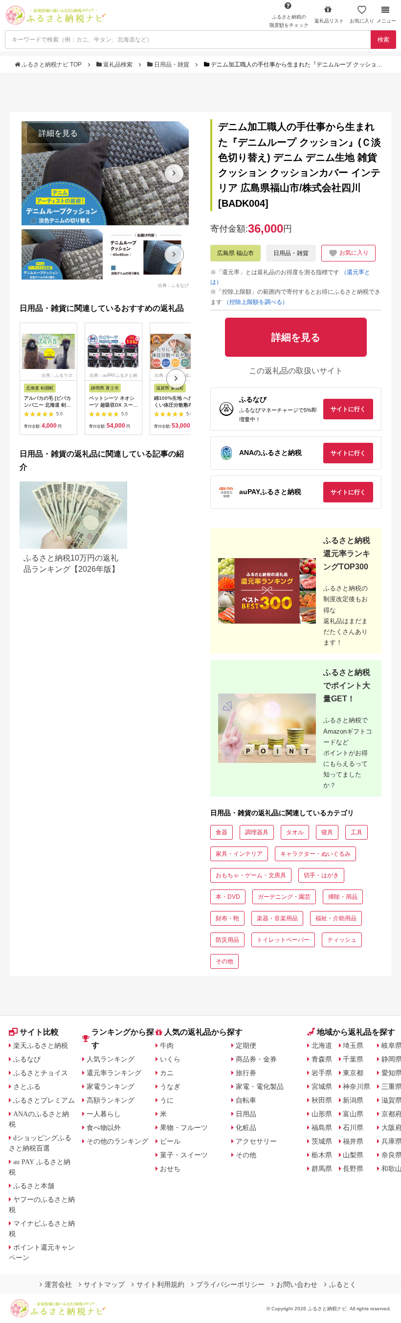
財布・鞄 (227, 918)
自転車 (246, 1100)
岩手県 (322, 1072)
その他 (224, 961)
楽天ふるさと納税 (40, 1045)
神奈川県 (356, 1086)
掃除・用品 (342, 896)
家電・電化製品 (260, 1086)
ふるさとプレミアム (44, 1100)
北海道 (322, 1045)
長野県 (353, 1168)
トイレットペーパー (283, 939)
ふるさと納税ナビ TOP (51, 64)
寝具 (327, 832)
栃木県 (322, 1154)
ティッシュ (341, 939)
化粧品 (246, 1127)
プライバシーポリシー (230, 1284)
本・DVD (228, 896)
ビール (170, 1141)
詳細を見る (58, 133)
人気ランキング (110, 1059)
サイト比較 (39, 1032)
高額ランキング (110, 1100)
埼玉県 (353, 1045)
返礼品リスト (329, 20)
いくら (170, 1059)
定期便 (246, 1045)
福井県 (353, 1141)
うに (167, 1100)
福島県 (322, 1127)
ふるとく (342, 1284)
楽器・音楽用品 (277, 918)
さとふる (27, 1086)
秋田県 (322, 1100)
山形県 (322, 1113)
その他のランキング (117, 1141)
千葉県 (353, 1059)
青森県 (322, 1059)
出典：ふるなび (173, 284)
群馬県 (322, 1168)
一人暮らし (104, 1113)
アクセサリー (256, 1141)
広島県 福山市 (235, 253)
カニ (167, 1072)
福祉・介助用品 (335, 918)
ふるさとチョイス (40, 1072)
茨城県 (322, 1141)
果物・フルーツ (184, 1127)
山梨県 (353, 1154)
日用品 (246, 1113)
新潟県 (353, 1100)
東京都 (353, 1072)
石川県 (353, 1127)
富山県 (353, 1113)
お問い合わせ (296, 1284)
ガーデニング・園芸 (284, 896)
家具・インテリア (239, 853)
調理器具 (256, 832)
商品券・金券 (256, 1059)
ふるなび (27, 1059)
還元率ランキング (114, 1072)
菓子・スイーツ (184, 1154)
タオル (295, 832)
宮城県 (322, 1086)
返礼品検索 (118, 64)
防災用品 (227, 939)
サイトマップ (104, 1284)
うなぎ (170, 1086)
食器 (221, 832)
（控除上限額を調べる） (255, 302)
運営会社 (58, 1284)
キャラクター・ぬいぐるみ (315, 853)
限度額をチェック (289, 21)
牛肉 (167, 1045)
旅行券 (246, 1072)
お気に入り (362, 20)
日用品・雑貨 (172, 64)
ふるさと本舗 (33, 1185)
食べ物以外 (104, 1127)
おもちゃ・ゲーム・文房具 (251, 875)
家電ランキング (110, 1086)
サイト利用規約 (160, 1284)
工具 (356, 832)
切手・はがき (321, 875)
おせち (170, 1168)
